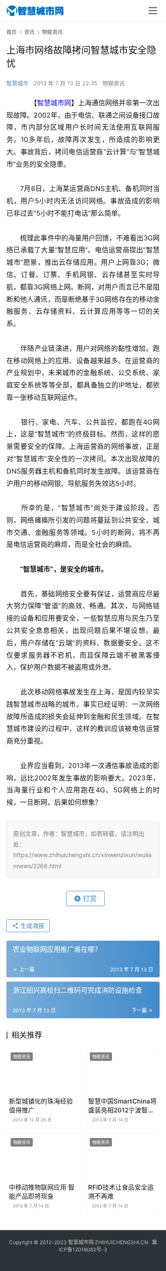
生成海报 (31, 925)
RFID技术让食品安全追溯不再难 (121, 1191)
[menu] (153, 10)
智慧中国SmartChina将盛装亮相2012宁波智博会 (122, 1106)
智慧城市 (17, 83)
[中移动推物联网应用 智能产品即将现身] (43, 1157)
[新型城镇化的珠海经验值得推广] (43, 1071)
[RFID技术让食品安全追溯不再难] (123, 1157)
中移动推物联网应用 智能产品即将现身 (41, 1191)
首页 (11, 32)
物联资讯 (114, 83)
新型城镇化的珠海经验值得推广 (41, 1105)
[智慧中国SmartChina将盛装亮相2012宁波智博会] (123, 1071)
